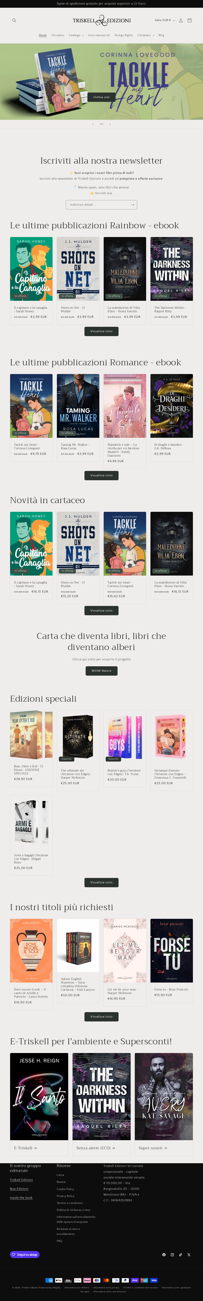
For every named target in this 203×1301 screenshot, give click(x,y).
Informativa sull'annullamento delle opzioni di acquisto (76, 1219)
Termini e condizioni (70, 1203)
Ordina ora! (101, 97)
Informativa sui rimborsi (76, 1288)
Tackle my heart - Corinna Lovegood (27, 446)
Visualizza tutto (101, 331)
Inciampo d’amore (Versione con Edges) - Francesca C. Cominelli (170, 774)
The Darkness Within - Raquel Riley (170, 309)
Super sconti (151, 1148)
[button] (14, 20)
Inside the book (21, 1198)
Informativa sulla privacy (106, 1288)
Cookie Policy (65, 1189)
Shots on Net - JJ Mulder (73, 309)
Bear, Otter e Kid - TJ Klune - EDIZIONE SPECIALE (28, 770)
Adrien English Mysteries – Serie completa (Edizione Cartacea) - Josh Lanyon (78, 984)
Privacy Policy (65, 1196)
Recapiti (85, 1291)
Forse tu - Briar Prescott (171, 989)
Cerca (60, 1175)
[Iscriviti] (132, 204)
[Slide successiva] (110, 124)
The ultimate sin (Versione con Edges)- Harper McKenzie (76, 774)
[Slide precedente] (92, 124)
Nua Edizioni (19, 1189)
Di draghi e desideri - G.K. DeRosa (169, 446)
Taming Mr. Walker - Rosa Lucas (75, 446)
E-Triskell (23, 1148)
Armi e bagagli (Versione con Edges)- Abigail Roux (31, 859)
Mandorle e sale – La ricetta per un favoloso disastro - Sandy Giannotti (123, 450)
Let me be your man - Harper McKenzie (123, 991)
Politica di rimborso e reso (73, 1210)
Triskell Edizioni (21, 1180)
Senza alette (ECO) (94, 1148)
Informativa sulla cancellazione (109, 1291)
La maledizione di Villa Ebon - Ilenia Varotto (124, 309)
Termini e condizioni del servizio (140, 1288)
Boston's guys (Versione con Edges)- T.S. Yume (124, 772)
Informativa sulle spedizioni (176, 1288)
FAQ (59, 1241)
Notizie (61, 1182)
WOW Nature (102, 670)
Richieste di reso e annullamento (68, 1232)
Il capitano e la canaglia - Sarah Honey (30, 309)
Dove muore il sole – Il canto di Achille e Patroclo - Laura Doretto (31, 993)
